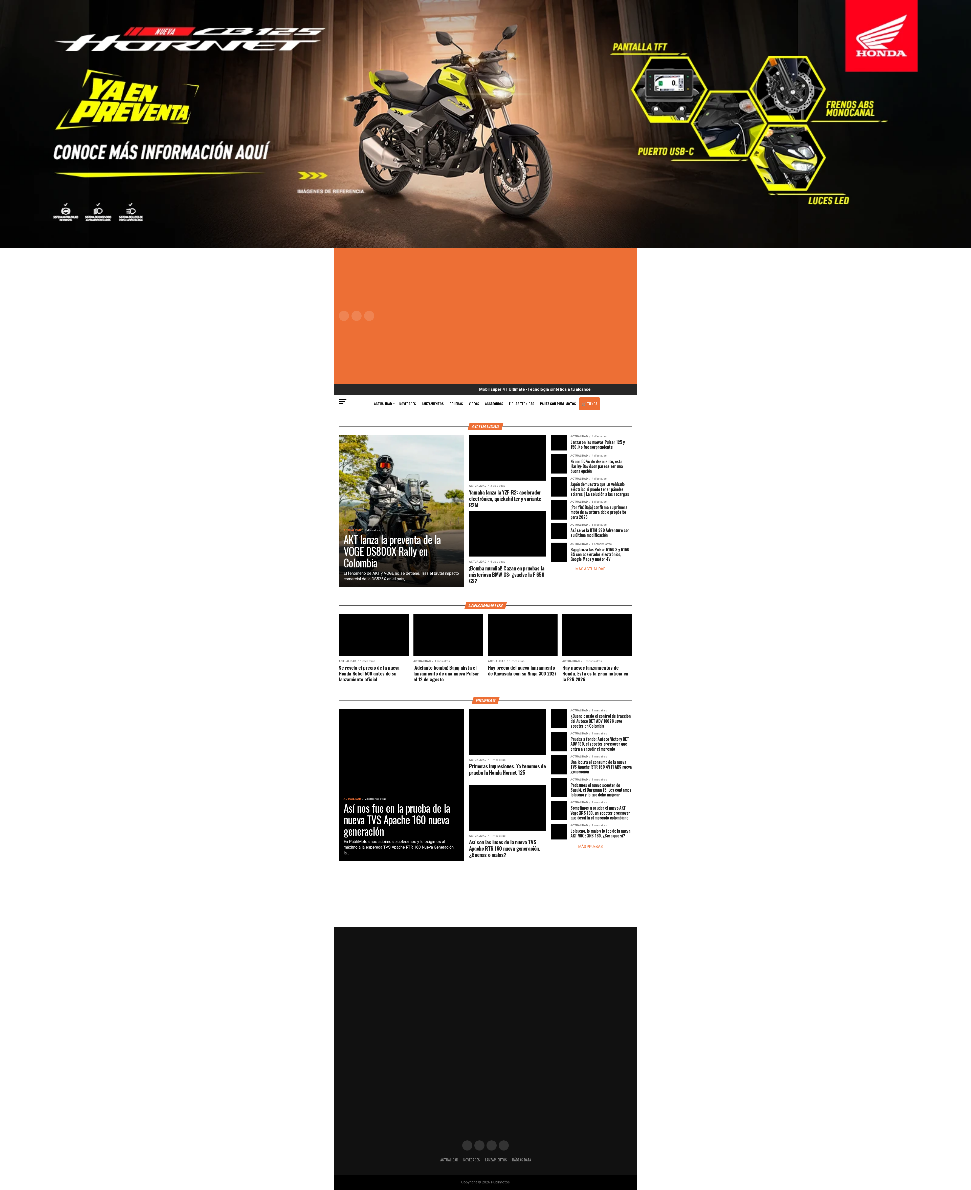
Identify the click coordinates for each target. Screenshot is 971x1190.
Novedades (407, 403)
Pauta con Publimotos (558, 403)
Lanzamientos (433, 403)
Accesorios (494, 403)
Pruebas (456, 403)
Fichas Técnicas (521, 403)
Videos (474, 403)
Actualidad (383, 403)
